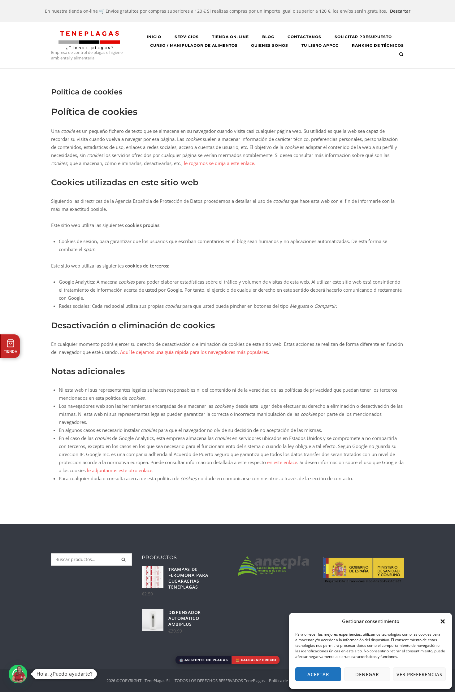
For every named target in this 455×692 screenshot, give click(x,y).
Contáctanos (304, 36)
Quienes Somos (269, 45)
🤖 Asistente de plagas (203, 660)
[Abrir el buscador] (401, 55)
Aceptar (318, 674)
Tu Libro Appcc (320, 45)
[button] (443, 621)
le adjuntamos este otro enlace (119, 470)
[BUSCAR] (123, 559)
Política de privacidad (288, 680)
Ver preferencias (419, 674)
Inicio (154, 36)
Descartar (400, 11)
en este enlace (282, 462)
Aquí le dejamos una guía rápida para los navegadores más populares (194, 352)
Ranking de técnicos (378, 45)
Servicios (187, 36)
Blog (268, 36)
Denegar (367, 674)
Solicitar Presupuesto (363, 36)
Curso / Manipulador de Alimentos (194, 45)
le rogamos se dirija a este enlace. (219, 163)
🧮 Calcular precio (256, 660)
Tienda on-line (230, 36)
